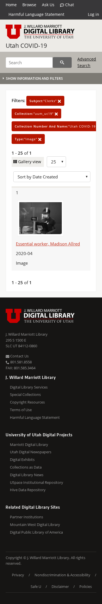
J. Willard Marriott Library (27, 334)
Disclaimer (60, 586)
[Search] (62, 62)
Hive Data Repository (28, 489)
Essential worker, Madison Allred (48, 244)
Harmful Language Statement (36, 14)
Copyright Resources (27, 402)
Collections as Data (26, 467)
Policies (85, 586)
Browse (29, 4)
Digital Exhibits (22, 459)
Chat (69, 4)
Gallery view (29, 161)
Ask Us (48, 4)
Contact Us (19, 356)
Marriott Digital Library (29, 444)
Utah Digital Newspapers (30, 451)
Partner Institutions (26, 516)
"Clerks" (43, 101)
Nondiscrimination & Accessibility (62, 574)
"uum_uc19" (35, 113)
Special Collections (25, 394)
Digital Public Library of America (36, 532)
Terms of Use (21, 409)
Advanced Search (86, 62)
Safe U (36, 586)
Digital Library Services (29, 387)
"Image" (26, 139)
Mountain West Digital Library (35, 524)
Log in (93, 14)
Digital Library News (26, 474)
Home (11, 4)
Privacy (18, 574)
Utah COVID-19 (26, 45)
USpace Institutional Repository (36, 482)
